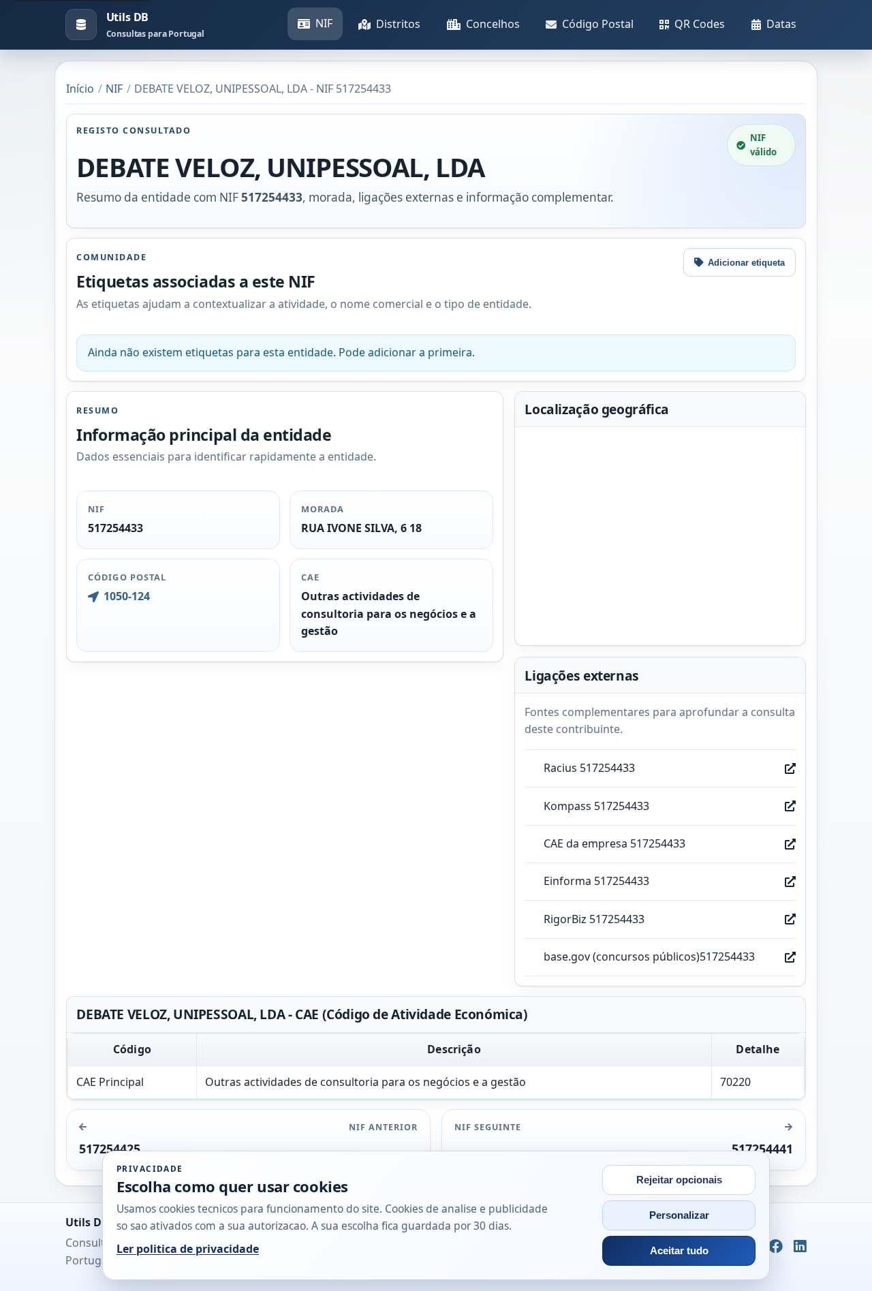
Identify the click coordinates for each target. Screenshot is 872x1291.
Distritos (398, 23)
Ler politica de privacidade (187, 1248)
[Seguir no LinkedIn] (800, 1247)
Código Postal (598, 23)
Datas (781, 23)
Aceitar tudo (679, 1250)
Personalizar (679, 1215)
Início (80, 88)
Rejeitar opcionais (679, 1180)
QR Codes (699, 23)
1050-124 (126, 596)
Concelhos (493, 23)
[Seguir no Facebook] (775, 1247)
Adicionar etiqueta (746, 263)
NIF (323, 23)
